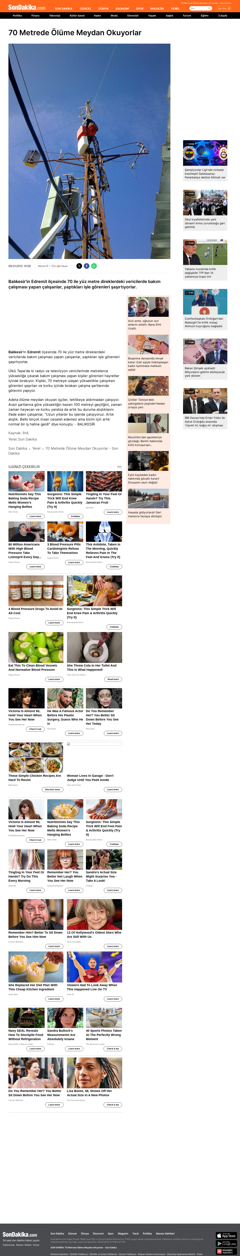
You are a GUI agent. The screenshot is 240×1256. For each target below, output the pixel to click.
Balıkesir (15, 352)
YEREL (175, 8)
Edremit (34, 352)
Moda (114, 15)
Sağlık (169, 15)
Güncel (72, 1233)
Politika (17, 15)
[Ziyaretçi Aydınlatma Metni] (181, 1254)
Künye (36, 1245)
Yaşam (152, 15)
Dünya (85, 1233)
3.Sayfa (222, 15)
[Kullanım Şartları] (59, 1254)
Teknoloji (54, 15)
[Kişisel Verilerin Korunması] (151, 1254)
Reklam (20, 1245)
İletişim (28, 1245)
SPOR (139, 8)
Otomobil (132, 15)
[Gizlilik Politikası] (79, 1254)
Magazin (123, 1233)
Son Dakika (57, 1233)
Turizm (187, 15)
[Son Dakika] (26, 7)
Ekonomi (98, 1233)
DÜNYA (103, 8)
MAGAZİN (157, 8)
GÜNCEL (85, 8)
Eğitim (205, 15)
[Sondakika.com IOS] (226, 1235)
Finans (35, 15)
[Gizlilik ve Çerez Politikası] (103, 1254)
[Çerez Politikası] (127, 1254)
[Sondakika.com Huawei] (226, 1251)
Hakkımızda (9, 1245)
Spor (111, 1233)
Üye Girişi (222, 8)
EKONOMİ (122, 8)
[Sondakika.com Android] (226, 1243)
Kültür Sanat (77, 15)
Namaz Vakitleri (165, 1233)
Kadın (97, 15)
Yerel (135, 1233)
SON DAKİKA (63, 8)
